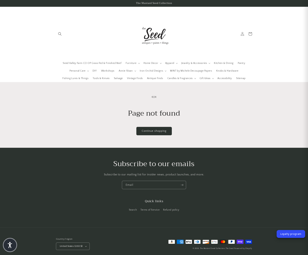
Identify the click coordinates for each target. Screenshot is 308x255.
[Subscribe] (182, 185)
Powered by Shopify (243, 248)
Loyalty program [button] (290, 234)
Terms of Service (150, 209)
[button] (60, 34)
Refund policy (171, 209)
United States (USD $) (71, 246)
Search (133, 209)
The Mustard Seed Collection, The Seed (217, 248)
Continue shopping (154, 130)
